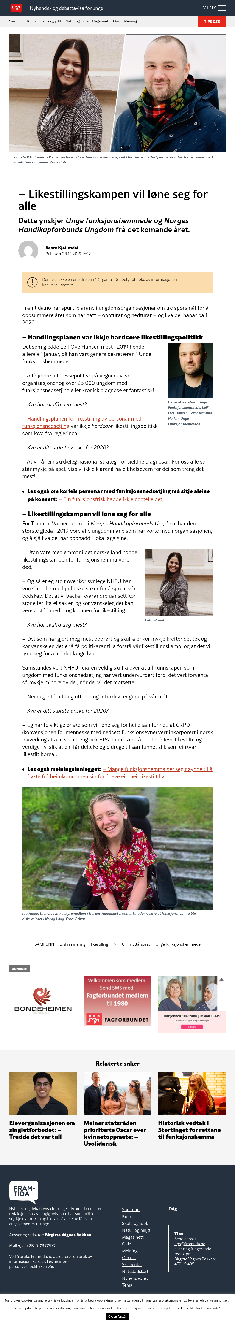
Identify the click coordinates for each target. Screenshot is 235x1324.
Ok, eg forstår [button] (117, 1316)
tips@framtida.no (189, 1244)
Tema (127, 1285)
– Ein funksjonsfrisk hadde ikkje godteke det (109, 499)
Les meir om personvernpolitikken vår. (38, 1264)
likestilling (99, 944)
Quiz (117, 21)
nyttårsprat (140, 944)
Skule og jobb (51, 21)
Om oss (129, 1258)
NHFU (119, 944)
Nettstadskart (135, 1271)
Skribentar (132, 1264)
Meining (130, 21)
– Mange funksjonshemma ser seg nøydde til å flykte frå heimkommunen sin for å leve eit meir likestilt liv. (120, 772)
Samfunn (16, 21)
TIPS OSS (212, 21)
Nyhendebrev (135, 1278)
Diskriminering (72, 944)
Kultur (32, 21)
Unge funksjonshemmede (178, 944)
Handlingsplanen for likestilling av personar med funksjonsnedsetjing (81, 422)
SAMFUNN (44, 944)
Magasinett (101, 21)
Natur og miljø (77, 21)
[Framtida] (18, 8)
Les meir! (212, 1307)
